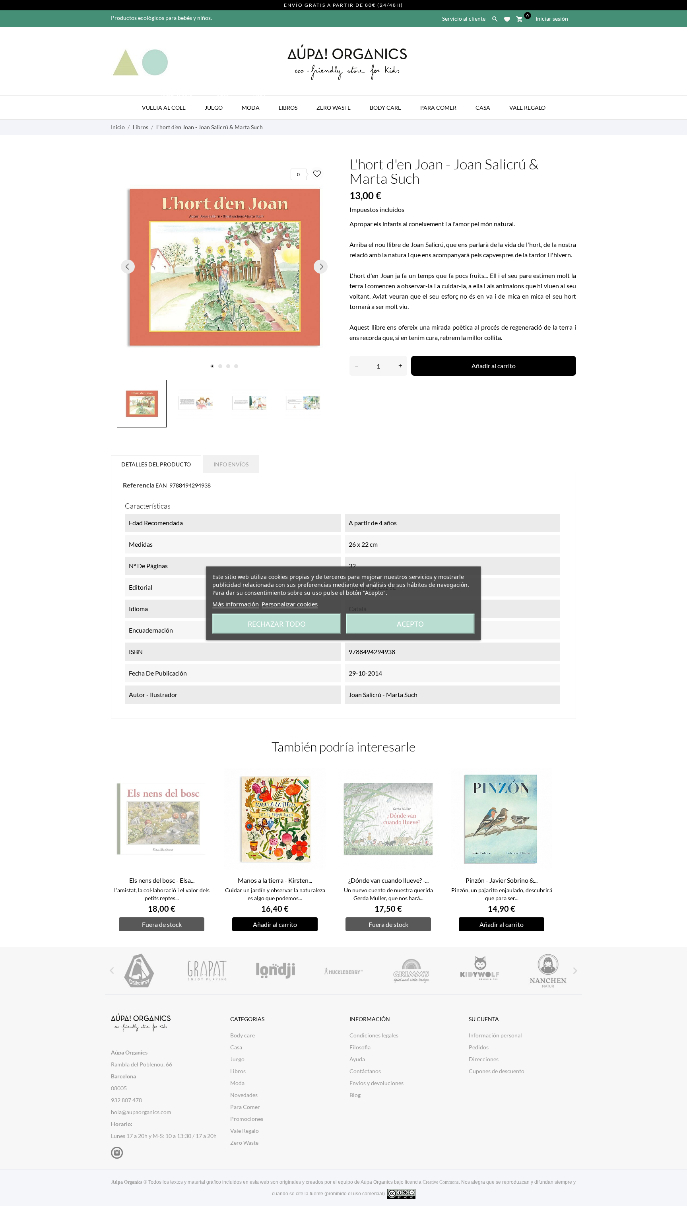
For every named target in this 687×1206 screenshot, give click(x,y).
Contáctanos (365, 1071)
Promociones (246, 1118)
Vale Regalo (527, 107)
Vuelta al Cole (167, 103)
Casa (482, 107)
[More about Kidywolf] (480, 970)
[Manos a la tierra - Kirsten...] (315, 793)
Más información (235, 604)
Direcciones (484, 1059)
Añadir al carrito (494, 365)
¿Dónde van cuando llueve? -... (388, 880)
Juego (217, 103)
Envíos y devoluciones (376, 1083)
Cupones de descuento (496, 1071)
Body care (242, 1035)
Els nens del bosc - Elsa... (161, 880)
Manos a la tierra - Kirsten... (275, 880)
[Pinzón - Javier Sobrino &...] (541, 793)
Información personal (495, 1035)
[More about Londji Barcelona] (275, 970)
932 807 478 (126, 1100)
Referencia (138, 485)
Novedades (244, 1094)
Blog (355, 1094)
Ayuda (357, 1059)
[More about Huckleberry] (343, 970)
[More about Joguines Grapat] (207, 970)
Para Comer (438, 107)
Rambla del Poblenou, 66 (141, 1064)
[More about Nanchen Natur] (548, 970)
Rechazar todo (277, 623)
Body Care (385, 107)
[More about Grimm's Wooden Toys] (412, 970)
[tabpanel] (224, 266)
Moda (254, 103)
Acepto (410, 623)
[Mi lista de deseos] (507, 18)
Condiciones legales (373, 1035)
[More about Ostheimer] (139, 970)
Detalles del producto (156, 464)
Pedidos (479, 1047)
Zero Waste (333, 107)
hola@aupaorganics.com (141, 1112)
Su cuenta (484, 1019)
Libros (288, 107)
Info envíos (230, 464)
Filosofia (360, 1047)
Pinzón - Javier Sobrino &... (502, 880)
